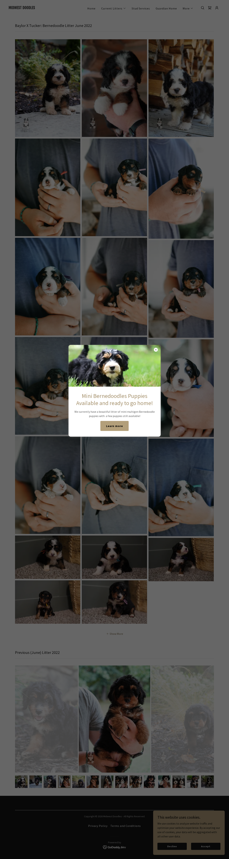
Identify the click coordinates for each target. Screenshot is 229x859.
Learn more (114, 426)
